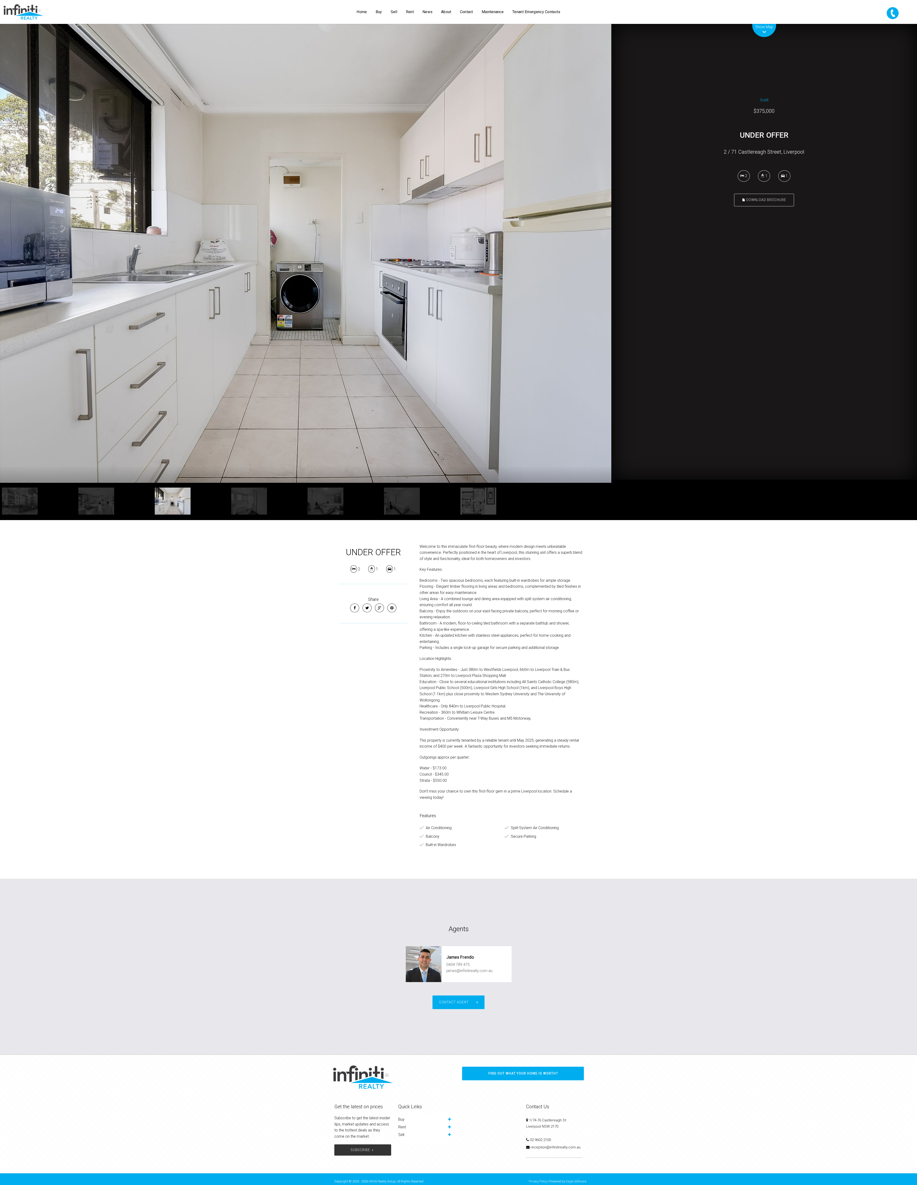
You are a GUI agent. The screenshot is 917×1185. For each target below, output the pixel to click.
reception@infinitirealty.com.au (556, 1147)
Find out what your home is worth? (523, 1073)
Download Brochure (765, 200)
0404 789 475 (458, 964)
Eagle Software (576, 1181)
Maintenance (493, 12)
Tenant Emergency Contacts (536, 12)
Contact (466, 12)
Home (362, 12)
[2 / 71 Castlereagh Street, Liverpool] (305, 253)
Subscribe (360, 1150)
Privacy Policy (538, 1181)
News (427, 12)
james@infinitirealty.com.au (469, 970)
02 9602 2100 (540, 1140)
